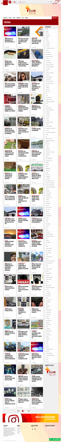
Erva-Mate (48, 68)
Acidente (47, 74)
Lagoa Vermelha (49, 269)
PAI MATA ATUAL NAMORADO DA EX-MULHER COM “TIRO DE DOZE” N (9, 64)
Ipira (47, 228)
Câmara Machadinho (49, 109)
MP (46, 244)
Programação (18, 17)
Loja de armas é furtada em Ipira (9, 309)
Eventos (47, 70)
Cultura (47, 145)
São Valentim (48, 242)
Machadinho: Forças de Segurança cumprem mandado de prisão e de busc (23, 176)
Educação (47, 46)
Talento (47, 130)
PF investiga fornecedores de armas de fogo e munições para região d (23, 267)
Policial (47, 50)
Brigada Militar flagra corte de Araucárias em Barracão (8, 176)
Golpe (47, 172)
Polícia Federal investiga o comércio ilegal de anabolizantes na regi (10, 402)
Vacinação (48, 191)
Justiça (47, 166)
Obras (47, 105)
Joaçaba (47, 225)
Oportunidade (48, 252)
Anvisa (47, 219)
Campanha (48, 306)
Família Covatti (48, 279)
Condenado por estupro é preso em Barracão (36, 310)
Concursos (48, 291)
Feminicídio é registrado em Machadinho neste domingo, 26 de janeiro (10, 109)
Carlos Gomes (48, 314)
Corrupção (48, 328)
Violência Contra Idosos (50, 152)
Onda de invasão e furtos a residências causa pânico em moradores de (36, 64)
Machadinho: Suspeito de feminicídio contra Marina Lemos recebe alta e (23, 86)
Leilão (47, 134)
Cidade (47, 29)
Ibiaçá (47, 254)
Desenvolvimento (49, 99)
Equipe (23, 17)
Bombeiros (48, 174)
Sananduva (48, 170)
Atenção (47, 271)
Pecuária (47, 147)
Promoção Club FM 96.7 (50, 48)
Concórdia (48, 232)
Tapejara (47, 201)
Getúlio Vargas (48, 330)
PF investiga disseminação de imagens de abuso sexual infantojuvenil (10, 356)
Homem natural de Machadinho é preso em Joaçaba (36, 108)
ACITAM (47, 347)
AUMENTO (48, 154)
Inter (47, 359)
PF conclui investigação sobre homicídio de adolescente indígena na (37, 335)
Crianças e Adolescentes (50, 287)
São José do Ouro (49, 160)
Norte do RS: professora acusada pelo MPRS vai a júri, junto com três (36, 41)
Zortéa (47, 289)
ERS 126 (47, 351)
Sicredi (47, 258)
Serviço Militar (48, 312)
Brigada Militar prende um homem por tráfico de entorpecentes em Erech (23, 199)
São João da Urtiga (49, 122)
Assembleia (48, 113)
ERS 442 (47, 211)
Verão (47, 230)
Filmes (47, 297)
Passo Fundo (48, 295)
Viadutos (47, 199)
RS (46, 136)
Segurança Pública (49, 56)
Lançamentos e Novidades (50, 132)
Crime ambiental (49, 256)
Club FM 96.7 (48, 195)
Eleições (47, 336)
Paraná (47, 188)
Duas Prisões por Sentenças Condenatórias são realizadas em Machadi (36, 87)
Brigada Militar (48, 273)
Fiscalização (48, 301)
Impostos (47, 91)
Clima (47, 265)
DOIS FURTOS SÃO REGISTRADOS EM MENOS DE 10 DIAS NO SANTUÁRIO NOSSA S (23, 154)
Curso (47, 343)
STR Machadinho (49, 353)
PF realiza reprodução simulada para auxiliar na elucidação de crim (23, 356)
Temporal (47, 111)
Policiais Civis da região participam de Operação (9, 288)
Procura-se (48, 213)
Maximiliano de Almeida (50, 101)
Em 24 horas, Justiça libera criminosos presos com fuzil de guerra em (23, 334)
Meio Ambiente (48, 107)
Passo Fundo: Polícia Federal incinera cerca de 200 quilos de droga (23, 131)
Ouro (47, 238)
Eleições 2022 (48, 168)
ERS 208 (47, 205)
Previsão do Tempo (49, 81)
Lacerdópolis (48, 223)
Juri (46, 93)
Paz (46, 283)
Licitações (47, 318)
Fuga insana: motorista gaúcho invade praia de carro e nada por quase (23, 64)
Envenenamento (49, 215)
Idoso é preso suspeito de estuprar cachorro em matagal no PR (10, 85)
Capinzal (47, 118)
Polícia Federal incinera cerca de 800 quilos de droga (10, 378)
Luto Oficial (48, 209)
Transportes (48, 178)
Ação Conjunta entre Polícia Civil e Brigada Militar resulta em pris (10, 221)
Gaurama (47, 332)
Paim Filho (48, 116)
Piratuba (47, 120)
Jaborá (47, 281)
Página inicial (5, 17)
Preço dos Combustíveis (50, 182)
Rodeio (47, 340)
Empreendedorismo (49, 349)
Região (47, 31)
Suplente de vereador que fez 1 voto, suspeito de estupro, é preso (23, 289)
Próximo (29, 411)
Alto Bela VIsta (48, 324)
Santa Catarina (48, 207)
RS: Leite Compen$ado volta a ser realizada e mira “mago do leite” (10, 198)
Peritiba (47, 316)
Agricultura (48, 44)
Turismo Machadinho (50, 66)
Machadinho (48, 52)
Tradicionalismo (49, 126)
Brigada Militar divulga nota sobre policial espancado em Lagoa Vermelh (37, 402)
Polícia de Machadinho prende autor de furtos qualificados (37, 288)
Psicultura (48, 89)
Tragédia (47, 322)
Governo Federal (49, 248)
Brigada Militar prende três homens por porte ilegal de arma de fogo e (36, 176)
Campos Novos (48, 299)
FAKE (47, 246)
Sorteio (47, 308)
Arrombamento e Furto (50, 180)
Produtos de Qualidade (50, 184)
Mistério (47, 240)
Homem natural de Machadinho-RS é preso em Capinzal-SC (10, 40)
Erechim (47, 217)
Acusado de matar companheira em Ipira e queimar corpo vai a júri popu (37, 379)
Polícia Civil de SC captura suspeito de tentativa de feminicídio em (23, 244)
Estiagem (47, 87)
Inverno (47, 156)
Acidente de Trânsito (49, 64)
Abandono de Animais (50, 236)
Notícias (14, 17)
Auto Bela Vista (48, 320)
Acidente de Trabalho (50, 72)
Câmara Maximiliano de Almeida (50, 141)
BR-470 (47, 361)
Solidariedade (48, 79)
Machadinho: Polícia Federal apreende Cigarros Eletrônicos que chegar (37, 244)
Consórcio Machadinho (50, 355)
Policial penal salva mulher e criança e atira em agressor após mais (36, 266)
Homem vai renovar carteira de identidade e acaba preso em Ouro (9, 244)
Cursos (47, 345)
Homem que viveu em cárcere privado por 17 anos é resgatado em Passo (23, 379)
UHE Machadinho (49, 158)
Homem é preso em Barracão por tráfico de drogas (10, 333)
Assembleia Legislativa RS (50, 186)
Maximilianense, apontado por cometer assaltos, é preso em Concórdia (23, 109)
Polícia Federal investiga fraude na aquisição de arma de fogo (37, 356)
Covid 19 (47, 58)
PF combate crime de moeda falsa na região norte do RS (23, 401)
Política (47, 40)
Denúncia (47, 275)
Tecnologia (48, 60)
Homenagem (48, 293)
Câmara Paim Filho (49, 262)
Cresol (47, 357)
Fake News (48, 338)
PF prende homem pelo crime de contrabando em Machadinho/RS (37, 220)
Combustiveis (48, 193)
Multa (47, 221)
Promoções (26, 17)
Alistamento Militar (49, 234)
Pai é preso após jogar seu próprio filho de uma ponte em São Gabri (23, 41)
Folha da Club (48, 334)
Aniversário (48, 149)
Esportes (47, 33)
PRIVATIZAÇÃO (48, 310)
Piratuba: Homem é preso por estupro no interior (23, 220)
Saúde (47, 37)
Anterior (18, 411)
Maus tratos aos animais (50, 260)
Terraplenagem (49, 97)
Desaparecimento (49, 77)
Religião (47, 162)
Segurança (48, 35)
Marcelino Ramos (49, 138)
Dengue (47, 164)
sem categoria (48, 250)
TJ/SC (47, 95)
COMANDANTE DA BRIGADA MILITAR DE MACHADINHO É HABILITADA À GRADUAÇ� (9, 267)
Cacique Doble (48, 197)
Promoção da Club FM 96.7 (50, 128)
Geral (47, 267)
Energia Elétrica (49, 54)
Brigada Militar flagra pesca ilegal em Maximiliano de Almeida (9, 154)
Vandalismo (48, 176)
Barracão (47, 143)
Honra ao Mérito (49, 62)
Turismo (47, 85)
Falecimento (48, 203)
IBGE (47, 304)
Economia (47, 42)
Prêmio (47, 124)
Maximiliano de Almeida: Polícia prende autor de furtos (35, 199)
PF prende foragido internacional (36, 129)
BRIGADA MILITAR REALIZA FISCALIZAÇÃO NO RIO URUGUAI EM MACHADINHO (36, 154)
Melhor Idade (48, 285)
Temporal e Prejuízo (49, 83)
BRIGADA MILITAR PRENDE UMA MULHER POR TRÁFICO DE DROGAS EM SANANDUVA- (10, 131)
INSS (47, 103)
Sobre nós (10, 17)
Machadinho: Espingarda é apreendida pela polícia (22, 311)
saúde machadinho (49, 277)
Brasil (47, 326)
